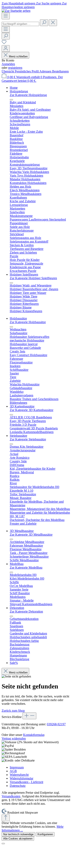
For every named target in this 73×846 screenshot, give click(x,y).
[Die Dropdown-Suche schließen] (53, 22)
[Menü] (6, 16)
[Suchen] (44, 22)
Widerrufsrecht (19, 774)
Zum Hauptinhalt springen (19, 3)
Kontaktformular (33, 735)
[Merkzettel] (4, 43)
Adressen (45, 71)
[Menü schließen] (11, 99)
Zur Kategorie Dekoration (26, 611)
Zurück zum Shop (13, 710)
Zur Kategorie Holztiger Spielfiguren (33, 278)
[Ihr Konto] (6, 48)
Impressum (17, 767)
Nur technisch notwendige (18, 834)
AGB (13, 771)
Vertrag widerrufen (14, 738)
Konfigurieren (45, 834)
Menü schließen (18, 56)
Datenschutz (18, 785)
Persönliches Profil (27, 71)
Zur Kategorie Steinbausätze (28, 439)
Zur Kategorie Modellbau (26, 567)
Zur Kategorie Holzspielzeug (28, 95)
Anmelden (8, 64)
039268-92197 (56, 724)
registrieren (15, 67)
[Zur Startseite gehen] (16, 10)
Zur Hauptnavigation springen (34, 5)
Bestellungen (60, 71)
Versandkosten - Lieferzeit (26, 782)
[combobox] (20, 24)
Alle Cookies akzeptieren (17, 838)
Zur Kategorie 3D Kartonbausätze (31, 410)
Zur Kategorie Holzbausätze (28, 322)
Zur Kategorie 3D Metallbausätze (31, 534)
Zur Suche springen (49, 3)
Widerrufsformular (21, 778)
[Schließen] (3, 843)
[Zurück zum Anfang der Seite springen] (6, 817)
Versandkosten (11, 796)
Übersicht (8, 71)
